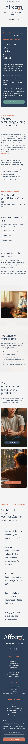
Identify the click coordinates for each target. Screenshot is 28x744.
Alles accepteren (14, 739)
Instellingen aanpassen (14, 736)
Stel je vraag (11, 442)
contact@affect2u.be (14, 1)
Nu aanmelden (11, 482)
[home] (14, 6)
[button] (14, 19)
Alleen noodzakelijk (14, 732)
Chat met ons (13, 102)
